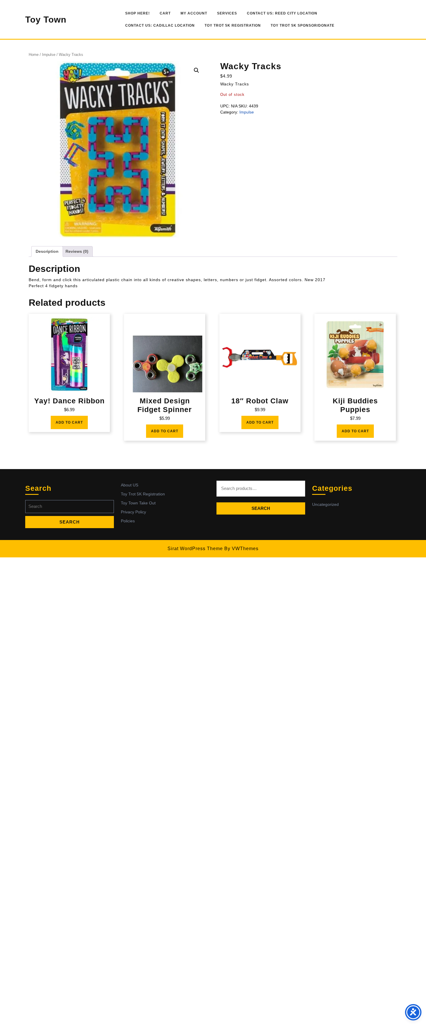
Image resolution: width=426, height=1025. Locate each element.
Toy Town (45, 19)
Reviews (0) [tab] (76, 251)
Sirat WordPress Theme (195, 548)
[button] (196, 70)
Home (34, 54)
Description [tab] (47, 251)
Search (261, 508)
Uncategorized (325, 504)
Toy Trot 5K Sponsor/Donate (302, 25)
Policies (128, 521)
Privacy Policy (133, 512)
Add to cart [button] (69, 422)
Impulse (48, 54)
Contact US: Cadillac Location (160, 25)
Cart (165, 13)
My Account (194, 13)
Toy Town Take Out (138, 503)
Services (227, 13)
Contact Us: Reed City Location (282, 13)
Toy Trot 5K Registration (233, 25)
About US (129, 485)
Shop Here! (137, 13)
